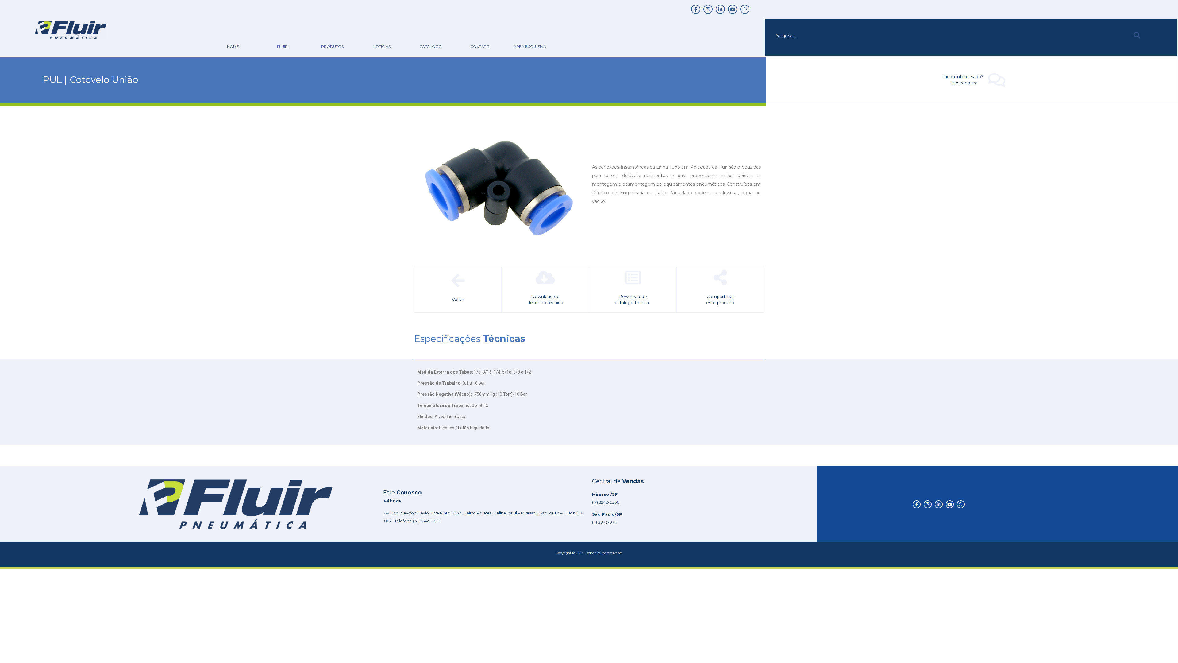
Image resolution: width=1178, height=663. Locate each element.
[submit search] (1137, 35)
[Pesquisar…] (948, 36)
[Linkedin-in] (720, 9)
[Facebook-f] (695, 9)
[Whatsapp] (744, 9)
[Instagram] (708, 9)
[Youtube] (732, 9)
